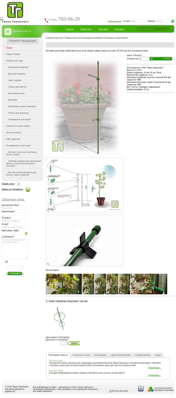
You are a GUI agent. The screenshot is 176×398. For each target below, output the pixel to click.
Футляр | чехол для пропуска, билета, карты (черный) (21, 173)
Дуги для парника (16, 74)
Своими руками (142, 355)
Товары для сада (14, 60)
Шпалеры (13, 100)
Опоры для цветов (17, 87)
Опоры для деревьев (18, 113)
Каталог (59, 37)
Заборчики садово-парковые (22, 106)
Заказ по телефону (12, 189)
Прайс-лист (8, 183)
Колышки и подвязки (18, 67)
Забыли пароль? (115, 21)
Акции (9, 48)
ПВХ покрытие (13, 139)
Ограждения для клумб (19, 119)
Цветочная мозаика (120, 355)
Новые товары (13, 54)
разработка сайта (163, 388)
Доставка (103, 29)
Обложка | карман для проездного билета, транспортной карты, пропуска (23, 163)
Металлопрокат (14, 132)
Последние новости (58, 355)
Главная (69, 29)
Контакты (119, 29)
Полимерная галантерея (18, 145)
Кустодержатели (16, 93)
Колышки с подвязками (115, 37)
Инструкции (100, 355)
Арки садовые (15, 80)
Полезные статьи (81, 355)
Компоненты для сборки (18, 126)
